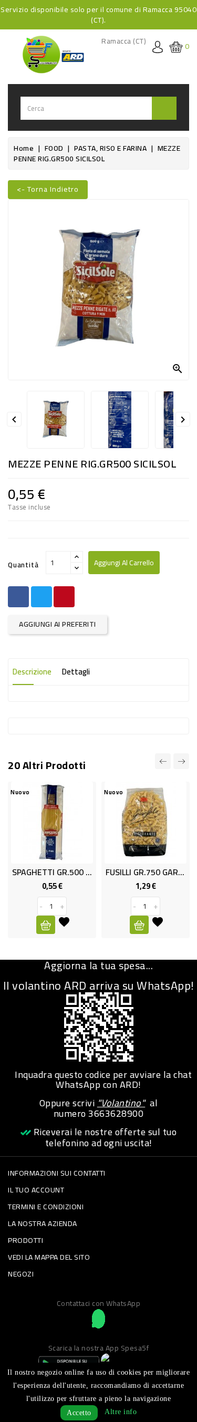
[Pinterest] (64, 596)
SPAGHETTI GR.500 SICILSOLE (67, 872)
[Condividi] (18, 596)
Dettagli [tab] (76, 671)
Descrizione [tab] (32, 671)
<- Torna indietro (48, 189)
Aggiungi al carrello (124, 562)
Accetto (79, 1413)
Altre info (121, 1412)
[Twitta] (41, 596)
